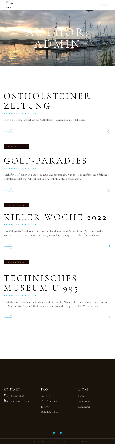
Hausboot (35, 113)
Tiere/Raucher (49, 401)
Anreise (45, 396)
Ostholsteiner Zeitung (47, 100)
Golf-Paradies (46, 160)
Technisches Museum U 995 (41, 283)
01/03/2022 (16, 262)
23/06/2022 (16, 146)
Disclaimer (84, 406)
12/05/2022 (16, 205)
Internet (45, 406)
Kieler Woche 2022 (56, 217)
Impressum (84, 401)
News (81, 396)
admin (14, 113)
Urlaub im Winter (51, 412)
